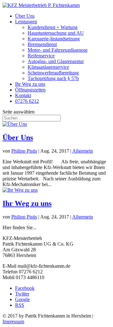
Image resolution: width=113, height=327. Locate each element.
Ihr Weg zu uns (30, 84)
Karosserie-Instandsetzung (54, 38)
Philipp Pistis (24, 151)
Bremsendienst (42, 44)
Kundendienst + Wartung (53, 27)
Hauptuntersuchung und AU (56, 33)
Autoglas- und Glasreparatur (56, 61)
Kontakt (23, 95)
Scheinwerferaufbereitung (53, 72)
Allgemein (82, 151)
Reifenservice (41, 55)
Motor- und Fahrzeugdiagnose (58, 50)
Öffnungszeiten (30, 89)
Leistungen (26, 21)
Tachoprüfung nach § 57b (53, 78)
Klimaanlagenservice (48, 67)
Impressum (13, 321)
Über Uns (25, 16)
